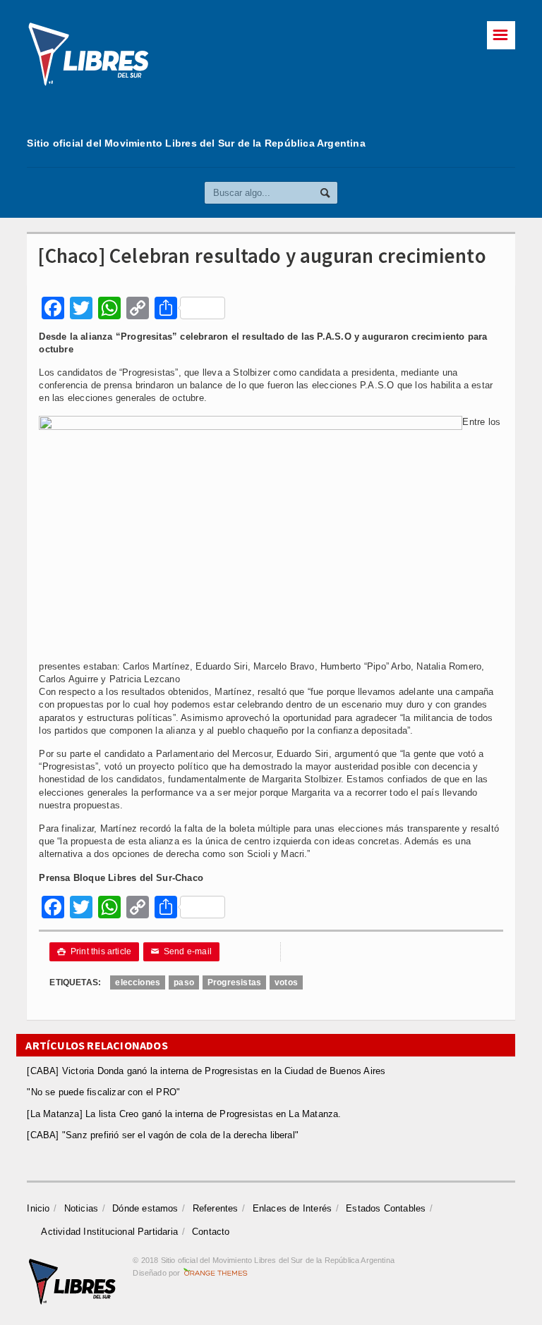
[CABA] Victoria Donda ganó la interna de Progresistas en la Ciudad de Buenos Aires (206, 1071)
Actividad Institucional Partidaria (109, 1231)
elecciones (137, 982)
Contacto (211, 1231)
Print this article (94, 951)
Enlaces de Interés (292, 1208)
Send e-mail (181, 951)
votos (286, 982)
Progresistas (234, 982)
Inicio (38, 1208)
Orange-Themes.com (215, 1273)
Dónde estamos (145, 1208)
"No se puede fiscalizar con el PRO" (103, 1092)
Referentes (216, 1208)
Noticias (81, 1208)
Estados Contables (386, 1208)
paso (184, 982)
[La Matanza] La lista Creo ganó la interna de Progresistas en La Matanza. (184, 1114)
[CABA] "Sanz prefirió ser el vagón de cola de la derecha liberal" (163, 1135)
